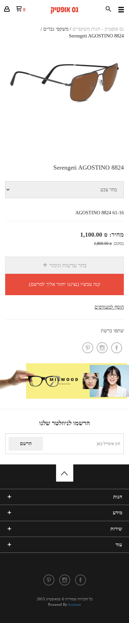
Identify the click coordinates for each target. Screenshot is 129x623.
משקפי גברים (55, 29)
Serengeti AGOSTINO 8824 (96, 36)
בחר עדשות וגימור (67, 265)
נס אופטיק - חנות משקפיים (98, 29)
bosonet (74, 604)
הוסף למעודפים (109, 307)
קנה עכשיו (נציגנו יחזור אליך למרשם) (64, 284)
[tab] (64, 265)
